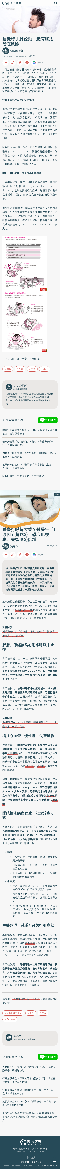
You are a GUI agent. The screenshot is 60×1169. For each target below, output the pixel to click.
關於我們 (25, 1162)
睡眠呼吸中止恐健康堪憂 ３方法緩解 (23, 476)
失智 (44, 1013)
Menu (57, 1160)
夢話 (45, 369)
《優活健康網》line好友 (26, 998)
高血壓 (29, 766)
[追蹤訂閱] (34, 63)
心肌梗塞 (13, 753)
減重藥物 (30, 943)
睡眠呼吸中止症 (23, 610)
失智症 (51, 795)
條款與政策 (37, 1162)
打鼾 (21, 369)
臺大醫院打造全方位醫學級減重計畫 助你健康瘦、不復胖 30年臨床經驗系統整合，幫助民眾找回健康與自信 (29, 1116)
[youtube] (33, 1157)
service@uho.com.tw (35, 1151)
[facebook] (28, 1158)
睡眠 (9, 369)
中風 (32, 1013)
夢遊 (33, 369)
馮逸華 (14, 546)
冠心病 (41, 766)
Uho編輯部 (17, 51)
